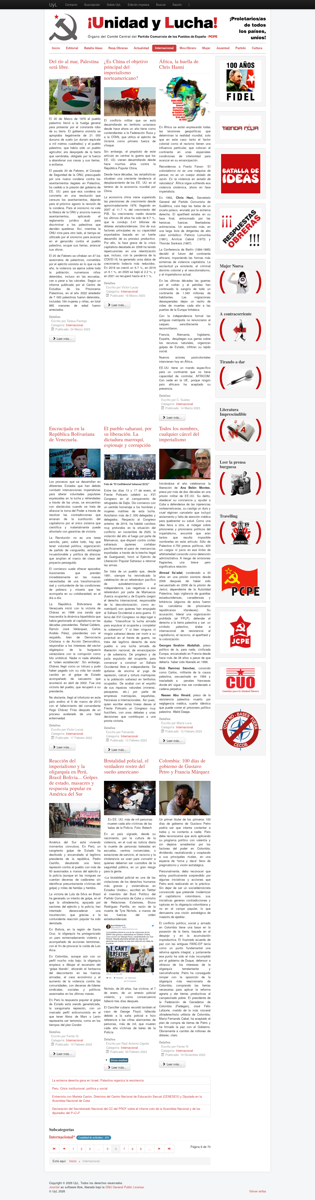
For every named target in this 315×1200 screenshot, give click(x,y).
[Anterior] (64, 1149)
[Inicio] (54, 1149)
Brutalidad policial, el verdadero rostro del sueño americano (126, 766)
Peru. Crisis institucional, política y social (79, 1088)
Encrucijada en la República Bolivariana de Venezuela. (72, 434)
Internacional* (62, 1137)
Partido (240, 48)
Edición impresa (138, 4)
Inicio (56, 48)
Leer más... (64, 338)
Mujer (206, 48)
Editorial (72, 48)
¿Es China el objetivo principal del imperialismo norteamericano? (126, 69)
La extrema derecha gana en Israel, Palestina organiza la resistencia (98, 1080)
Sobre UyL (114, 4)
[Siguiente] (159, 1149)
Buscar (161, 4)
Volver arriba (257, 1191)
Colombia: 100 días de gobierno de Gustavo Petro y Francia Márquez (184, 766)
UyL (53, 4)
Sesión (177, 4)
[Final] (169, 1149)
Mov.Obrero (188, 48)
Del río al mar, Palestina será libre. (74, 64)
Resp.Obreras (118, 48)
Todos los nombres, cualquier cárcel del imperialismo (179, 434)
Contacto (71, 4)
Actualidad (141, 48)
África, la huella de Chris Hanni (179, 64)
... (98, 1149)
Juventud (222, 48)
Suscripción (92, 4)
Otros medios (119, 1060)
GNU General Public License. (125, 1187)
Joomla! (54, 1187)
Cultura (257, 48)
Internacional (164, 48)
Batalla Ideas (93, 48)
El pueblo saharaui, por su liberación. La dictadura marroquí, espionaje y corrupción (128, 436)
